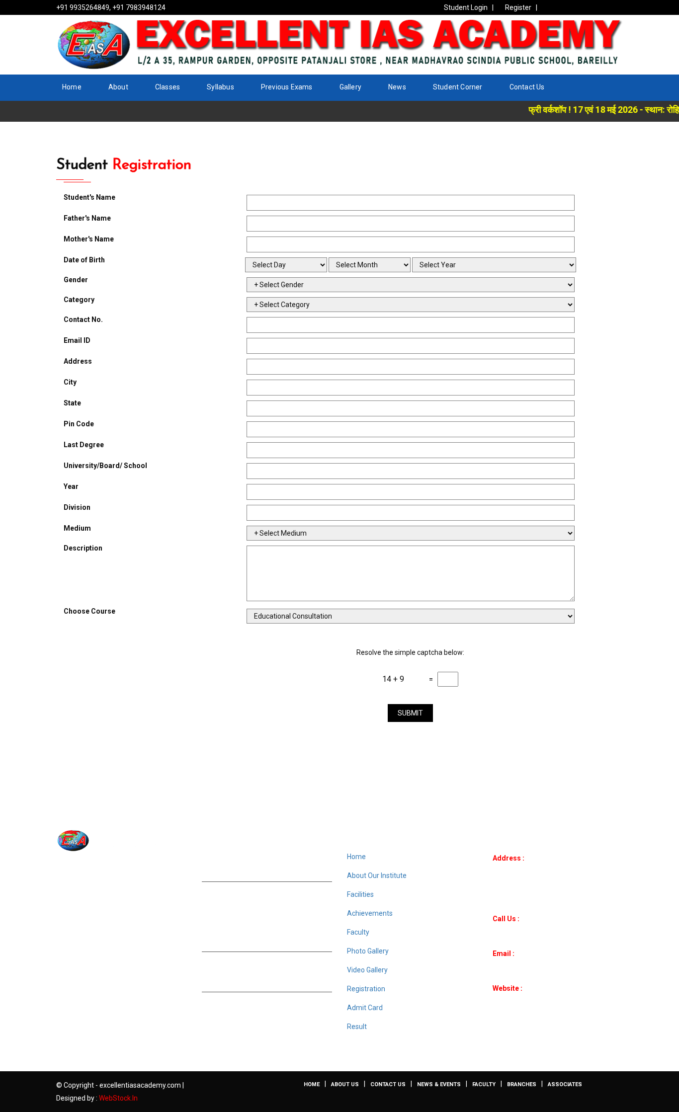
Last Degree (84, 445)
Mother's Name (89, 239)
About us (345, 1084)
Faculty (358, 932)
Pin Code (79, 424)
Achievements (370, 913)
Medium (77, 528)
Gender (76, 280)
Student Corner (458, 87)
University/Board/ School (105, 466)
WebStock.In (118, 1098)
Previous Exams (287, 87)
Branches (521, 1084)
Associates (565, 1084)
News (397, 87)
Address (78, 361)
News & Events (439, 1084)
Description (83, 548)
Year (71, 486)
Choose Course (89, 611)
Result (357, 1027)
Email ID (77, 340)
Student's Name (89, 197)
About (118, 87)
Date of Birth (84, 260)
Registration (366, 989)
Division (77, 507)
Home (72, 87)
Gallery (350, 87)
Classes (167, 87)
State (72, 403)
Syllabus (220, 87)
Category (79, 300)
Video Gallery (367, 970)
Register (518, 7)
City (70, 382)
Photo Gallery (368, 951)
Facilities (360, 894)
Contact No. (83, 319)
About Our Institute (377, 875)
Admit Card (365, 1008)
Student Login (466, 7)
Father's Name (87, 218)
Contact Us (527, 87)
